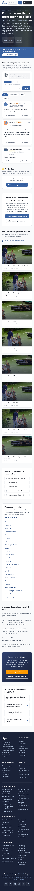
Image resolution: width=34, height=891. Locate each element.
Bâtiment (5, 848)
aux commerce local (17, 125)
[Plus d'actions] (28, 103)
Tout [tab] (5, 95)
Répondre (25, 116)
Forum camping (7, 811)
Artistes (20, 859)
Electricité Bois (12, 486)
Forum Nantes (6, 827)
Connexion (27, 3)
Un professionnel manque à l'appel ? (14, 720)
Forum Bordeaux (7, 825)
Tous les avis (22, 744)
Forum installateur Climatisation (7, 790)
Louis (10, 103)
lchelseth (12, 122)
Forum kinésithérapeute (23, 808)
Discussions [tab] (13, 95)
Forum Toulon (22, 824)
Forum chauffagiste (8, 796)
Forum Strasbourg (7, 832)
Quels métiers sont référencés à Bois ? (15, 698)
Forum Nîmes (6, 835)
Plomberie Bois (12, 482)
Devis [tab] (5, 98)
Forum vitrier (6, 801)
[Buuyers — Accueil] (4, 2)
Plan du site (22, 777)
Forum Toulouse (7, 820)
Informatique (22, 846)
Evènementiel (22, 862)
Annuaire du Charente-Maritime (17, 216)
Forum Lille (21, 827)
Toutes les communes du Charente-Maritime (13, 241)
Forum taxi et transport (22, 802)
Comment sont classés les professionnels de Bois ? (14, 705)
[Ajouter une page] (20, 2)
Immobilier (5, 853)
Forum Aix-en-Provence (22, 820)
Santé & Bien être (7, 851)
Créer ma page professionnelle (17, 672)
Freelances (21, 864)
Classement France (8, 846)
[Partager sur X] (6, 884)
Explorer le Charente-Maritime (17, 676)
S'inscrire (21, 741)
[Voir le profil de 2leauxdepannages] (6, 150)
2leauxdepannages (15, 149)
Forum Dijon (22, 837)
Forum (3, 20)
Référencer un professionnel (17, 185)
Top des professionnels (23, 747)
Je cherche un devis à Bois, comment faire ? (14, 713)
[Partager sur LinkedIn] (15, 884)
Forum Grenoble (23, 834)
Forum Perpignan (23, 829)
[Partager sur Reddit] (19, 884)
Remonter (11, 116)
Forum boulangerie (24, 805)
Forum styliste (6, 804)
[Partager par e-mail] (23, 884)
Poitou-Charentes (11, 20)
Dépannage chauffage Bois (16, 495)
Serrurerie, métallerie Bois (16, 491)
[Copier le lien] (28, 884)
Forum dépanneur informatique (23, 795)
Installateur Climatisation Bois (17, 478)
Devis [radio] (14, 82)
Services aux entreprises (22, 856)
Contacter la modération (22, 751)
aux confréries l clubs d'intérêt (16, 105)
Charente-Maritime (23, 20)
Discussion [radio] (8, 82)
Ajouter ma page (7, 766)
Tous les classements (10, 517)
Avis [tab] (22, 95)
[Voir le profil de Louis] (6, 104)
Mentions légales (24, 774)
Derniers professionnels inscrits (6, 770)
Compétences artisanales (22, 849)
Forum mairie (6, 794)
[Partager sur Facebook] (10, 884)
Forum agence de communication (23, 790)
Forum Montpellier (8, 830)
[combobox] (12, 3)
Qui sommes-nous (24, 766)
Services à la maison (24, 852)
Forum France (23, 755)
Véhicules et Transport (9, 858)
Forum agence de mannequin (7, 807)
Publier (26, 88)
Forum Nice (5, 822)
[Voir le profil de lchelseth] (6, 123)
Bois (30, 20)
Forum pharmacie (23, 798)
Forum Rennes (22, 832)
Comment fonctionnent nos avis (24, 770)
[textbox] (19, 76)
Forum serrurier (7, 799)
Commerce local (7, 856)
